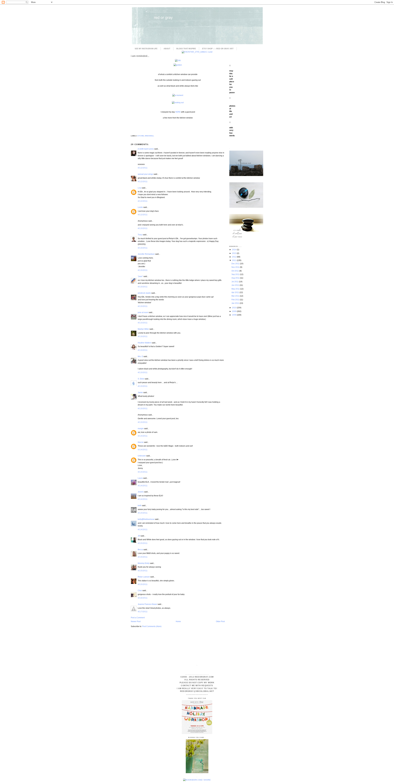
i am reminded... (140, 56)
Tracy (140, 235)
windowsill (149, 136)
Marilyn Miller (143, 329)
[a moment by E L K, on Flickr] (178, 95)
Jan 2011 (235, 303)
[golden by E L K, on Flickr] (178, 65)
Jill (139, 536)
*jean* (140, 276)
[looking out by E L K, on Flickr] (177, 102)
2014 (234, 250)
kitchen (140, 136)
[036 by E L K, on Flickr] (177, 60)
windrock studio (144, 293)
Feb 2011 (235, 300)
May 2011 (235, 289)
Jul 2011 (235, 282)
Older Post (220, 621)
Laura (140, 478)
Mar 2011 (235, 296)
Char (140, 590)
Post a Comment (138, 618)
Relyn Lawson (144, 577)
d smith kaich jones (146, 149)
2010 (234, 308)
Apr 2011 (235, 292)
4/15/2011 (143, 543)
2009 (234, 311)
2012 (234, 257)
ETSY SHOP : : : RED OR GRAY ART (217, 49)
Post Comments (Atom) (151, 626)
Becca (140, 549)
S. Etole (141, 379)
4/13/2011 (143, 228)
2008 (234, 315)
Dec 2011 (235, 264)
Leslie (140, 207)
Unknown (142, 456)
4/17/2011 (143, 612)
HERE (178, 112)
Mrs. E (140, 356)
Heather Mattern (144, 343)
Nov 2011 (235, 267)
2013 (234, 253)
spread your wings (145, 174)
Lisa (140, 188)
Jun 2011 (235, 285)
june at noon (143, 312)
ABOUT (167, 49)
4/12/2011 (143, 168)
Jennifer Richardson (146, 254)
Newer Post (136, 621)
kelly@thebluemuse (146, 519)
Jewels (141, 492)
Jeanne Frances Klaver (147, 604)
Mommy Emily (143, 563)
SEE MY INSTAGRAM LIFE (146, 49)
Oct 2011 (235, 271)
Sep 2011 (235, 274)
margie (141, 428)
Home (178, 621)
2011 (234, 260)
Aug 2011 (235, 278)
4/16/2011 (143, 598)
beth (139, 505)
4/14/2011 (143, 436)
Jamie (140, 392)
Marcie (140, 442)
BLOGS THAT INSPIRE (186, 49)
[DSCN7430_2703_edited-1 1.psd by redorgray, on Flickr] (197, 52)
